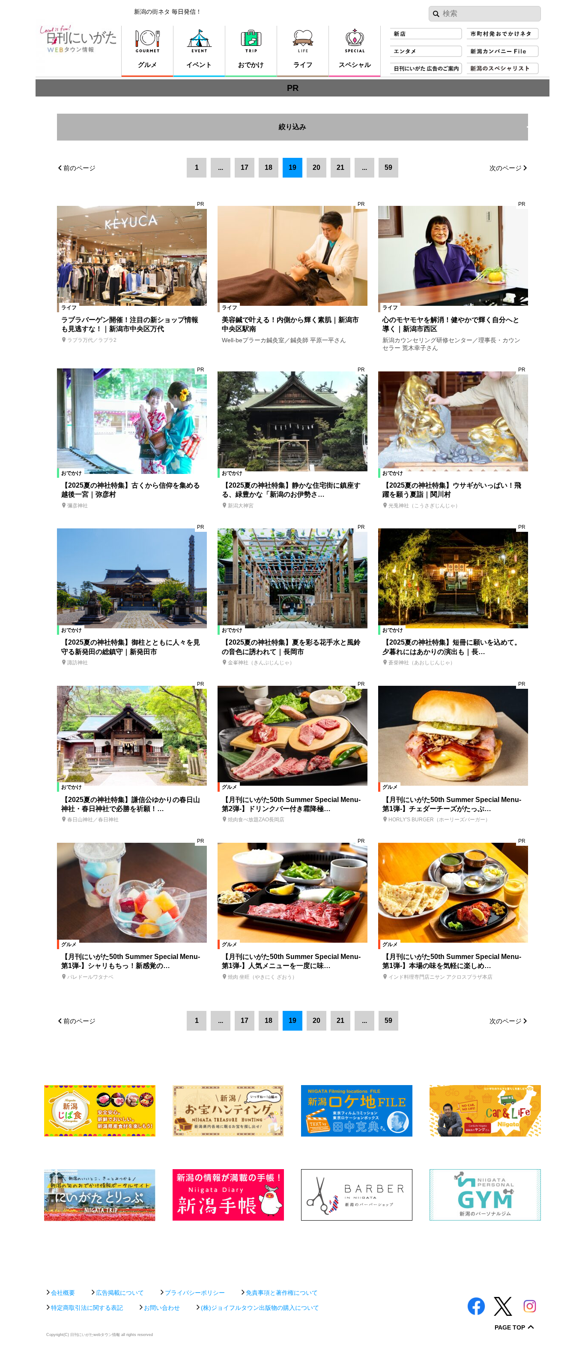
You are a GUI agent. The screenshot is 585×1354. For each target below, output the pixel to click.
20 (316, 167)
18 (268, 167)
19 (292, 167)
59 (388, 167)
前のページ (79, 168)
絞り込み (403, 122)
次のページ (505, 168)
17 (244, 167)
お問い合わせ (162, 1307)
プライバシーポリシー (195, 1292)
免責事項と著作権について (282, 1292)
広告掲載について (120, 1292)
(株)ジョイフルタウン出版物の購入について (260, 1307)
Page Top (510, 1327)
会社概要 (63, 1292)
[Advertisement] (292, 1250)
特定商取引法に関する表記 (87, 1307)
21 (340, 167)
